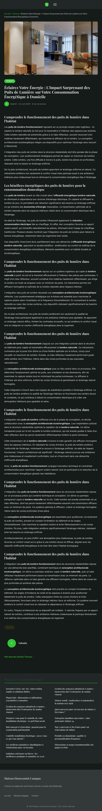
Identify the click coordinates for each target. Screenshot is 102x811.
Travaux (15, 14)
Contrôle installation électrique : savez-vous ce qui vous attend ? (26, 737)
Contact (35, 796)
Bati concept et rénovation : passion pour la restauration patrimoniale (26, 728)
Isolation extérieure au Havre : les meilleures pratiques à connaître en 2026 (25, 755)
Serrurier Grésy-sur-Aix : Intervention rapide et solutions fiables (24, 690)
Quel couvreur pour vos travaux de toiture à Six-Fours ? (75, 710)
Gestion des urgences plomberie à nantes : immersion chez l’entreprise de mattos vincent (25, 709)
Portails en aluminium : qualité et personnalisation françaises (70, 737)
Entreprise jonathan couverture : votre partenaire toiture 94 (72, 719)
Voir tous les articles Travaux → (19, 656)
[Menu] (55, 4)
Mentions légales (21, 796)
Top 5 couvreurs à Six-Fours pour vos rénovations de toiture (72, 728)
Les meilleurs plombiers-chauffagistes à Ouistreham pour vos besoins (24, 746)
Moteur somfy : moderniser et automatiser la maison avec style (74, 702)
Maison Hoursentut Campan (22, 778)
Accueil (7, 14)
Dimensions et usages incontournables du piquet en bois (74, 746)
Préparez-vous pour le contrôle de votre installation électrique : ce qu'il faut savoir (25, 719)
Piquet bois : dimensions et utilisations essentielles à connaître (24, 699)
